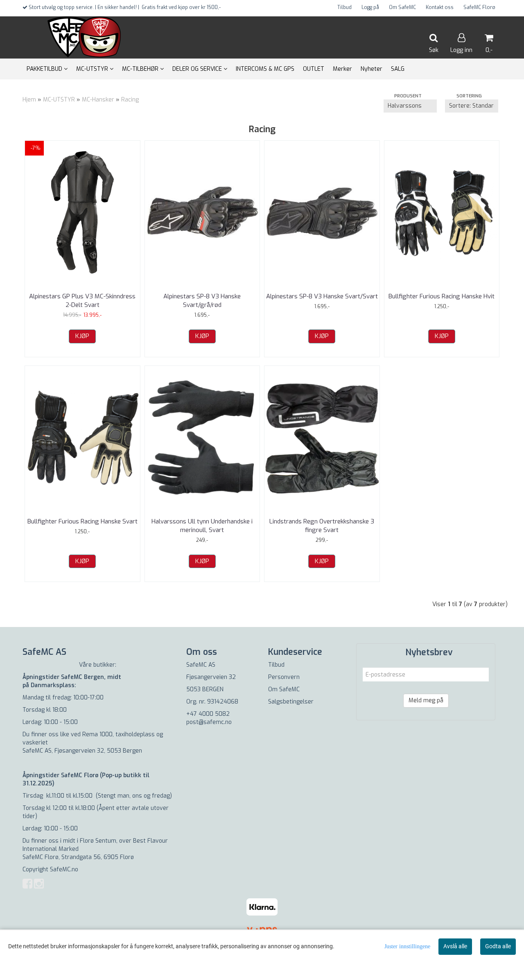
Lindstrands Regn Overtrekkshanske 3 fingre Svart (321, 525)
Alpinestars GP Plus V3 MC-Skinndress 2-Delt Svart (82, 300)
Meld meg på (426, 700)
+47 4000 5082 (208, 714)
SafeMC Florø (479, 7)
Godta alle (498, 946)
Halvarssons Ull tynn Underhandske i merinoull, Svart (202, 525)
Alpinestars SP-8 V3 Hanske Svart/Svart (322, 296)
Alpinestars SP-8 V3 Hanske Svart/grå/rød (202, 300)
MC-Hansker (98, 100)
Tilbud (344, 7)
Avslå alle (455, 946)
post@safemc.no (209, 722)
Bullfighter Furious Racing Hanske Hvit (441, 296)
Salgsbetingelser (291, 702)
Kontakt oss (440, 7)
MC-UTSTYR (59, 100)
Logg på (370, 7)
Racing (130, 100)
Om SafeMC (402, 7)
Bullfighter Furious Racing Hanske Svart (82, 521)
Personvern (284, 677)
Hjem (29, 100)
